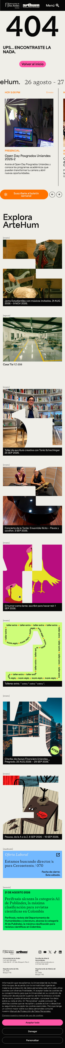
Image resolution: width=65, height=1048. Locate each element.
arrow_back (52, 194)
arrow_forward (59, 194)
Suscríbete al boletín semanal (26, 194)
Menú (50, 5)
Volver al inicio (33, 64)
